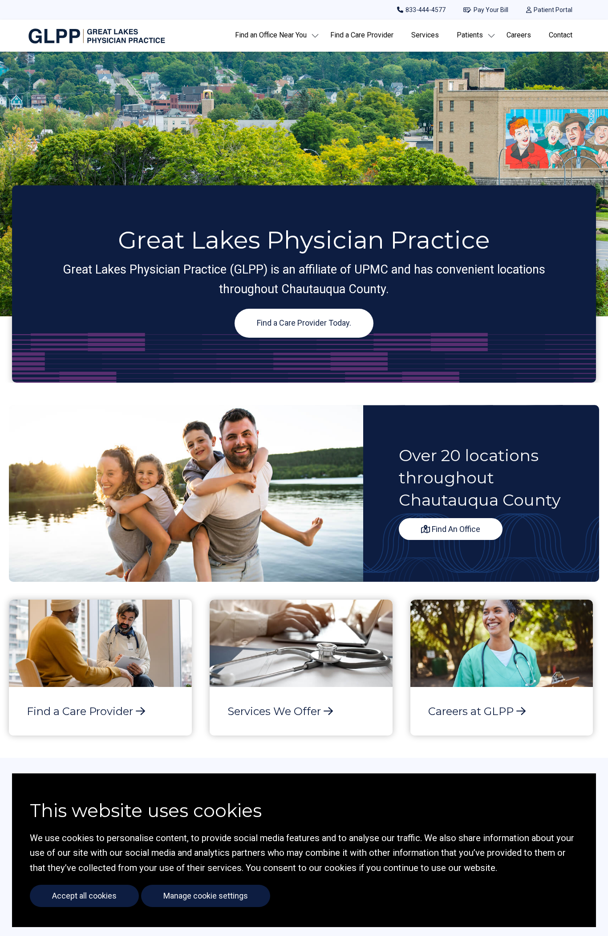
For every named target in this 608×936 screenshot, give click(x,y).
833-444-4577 (425, 9)
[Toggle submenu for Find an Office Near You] (315, 36)
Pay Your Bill (491, 9)
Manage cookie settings (205, 895)
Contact (560, 35)
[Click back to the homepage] (97, 35)
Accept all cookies (84, 895)
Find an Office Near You (271, 35)
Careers (519, 35)
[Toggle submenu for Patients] (491, 36)
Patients (470, 35)
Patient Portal (553, 9)
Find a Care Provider (361, 35)
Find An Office (455, 529)
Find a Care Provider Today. (304, 322)
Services (425, 35)
